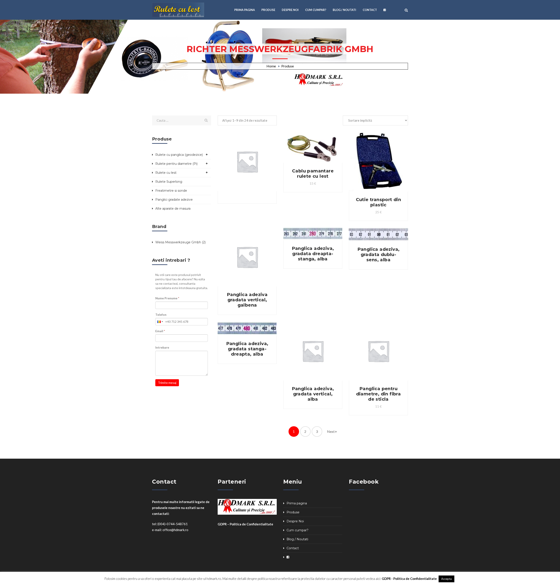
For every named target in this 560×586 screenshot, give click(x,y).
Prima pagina (297, 503)
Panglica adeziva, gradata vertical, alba (313, 394)
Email (160, 331)
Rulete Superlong (168, 182)
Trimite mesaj (167, 382)
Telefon (160, 314)
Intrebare (162, 347)
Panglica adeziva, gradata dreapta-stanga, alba (313, 253)
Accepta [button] (446, 579)
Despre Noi (295, 521)
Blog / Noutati (297, 539)
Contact (293, 548)
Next (331, 431)
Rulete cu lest (166, 173)
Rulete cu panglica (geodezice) (179, 155)
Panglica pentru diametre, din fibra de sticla (378, 394)
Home (271, 66)
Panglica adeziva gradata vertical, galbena (247, 300)
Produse (287, 66)
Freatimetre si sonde (171, 191)
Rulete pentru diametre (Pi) (176, 164)
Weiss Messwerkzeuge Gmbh (178, 242)
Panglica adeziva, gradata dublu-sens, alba (378, 254)
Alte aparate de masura (173, 209)
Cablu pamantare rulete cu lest (313, 173)
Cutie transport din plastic (378, 202)
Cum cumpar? (297, 530)
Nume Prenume (167, 298)
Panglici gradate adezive (174, 200)
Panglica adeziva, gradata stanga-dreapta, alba (247, 349)
